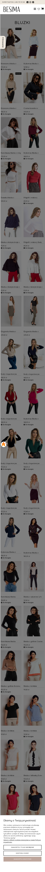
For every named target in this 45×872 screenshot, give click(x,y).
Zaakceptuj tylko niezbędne (22, 847)
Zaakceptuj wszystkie (22, 859)
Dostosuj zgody (22, 853)
